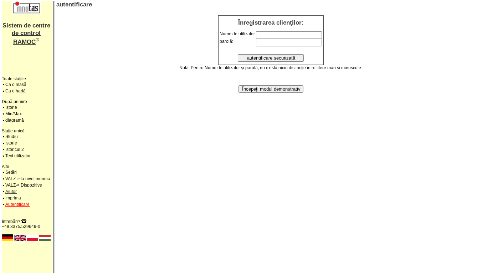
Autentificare (17, 204)
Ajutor (11, 191)
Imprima (13, 198)
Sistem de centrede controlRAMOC (26, 33)
